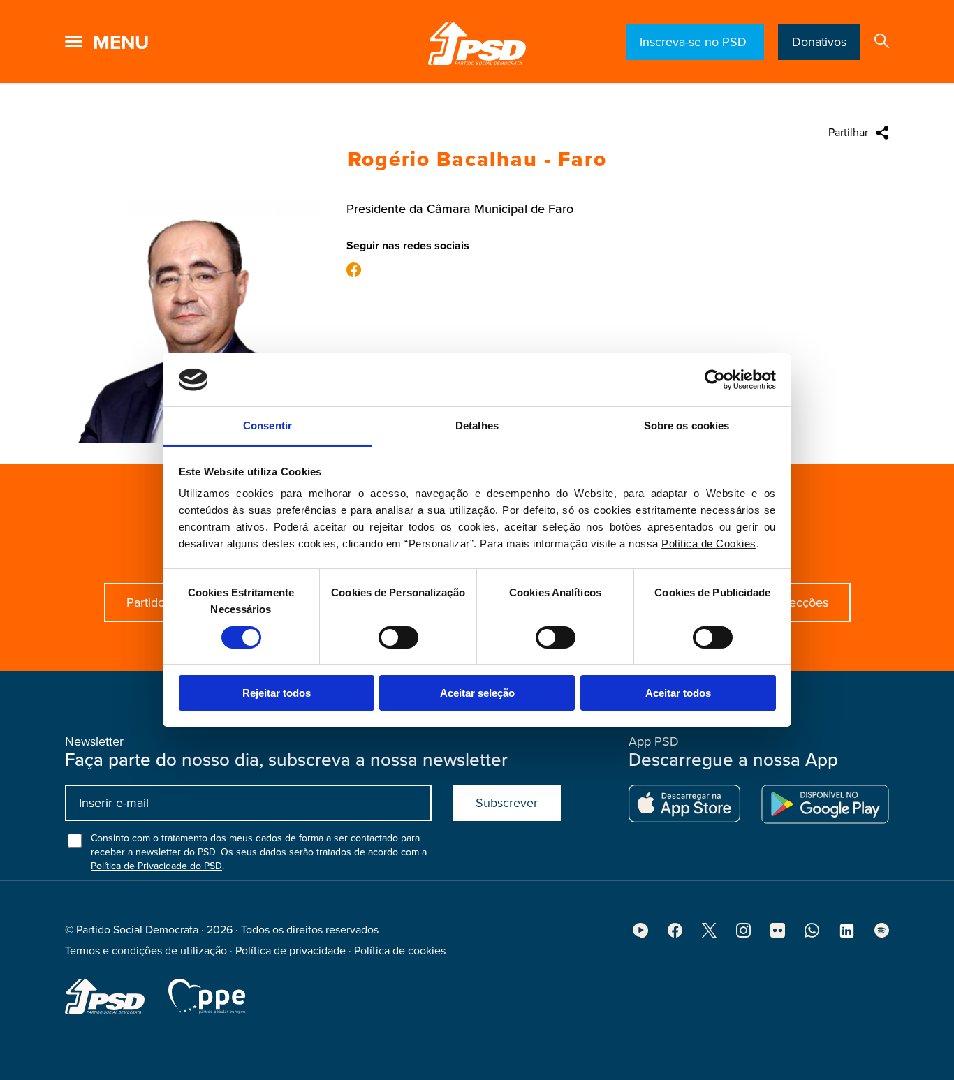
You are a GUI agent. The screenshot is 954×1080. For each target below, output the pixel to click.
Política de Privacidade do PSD (156, 866)
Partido (145, 602)
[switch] (398, 637)
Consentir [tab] (267, 425)
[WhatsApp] (812, 934)
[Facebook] (353, 271)
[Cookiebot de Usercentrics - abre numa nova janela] (715, 379)
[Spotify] (881, 934)
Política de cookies (400, 951)
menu (121, 42)
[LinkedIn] (847, 935)
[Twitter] (709, 934)
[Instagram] (743, 934)
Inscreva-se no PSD (695, 42)
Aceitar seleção (477, 693)
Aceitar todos (678, 693)
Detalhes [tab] (477, 425)
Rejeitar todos (276, 693)
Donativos (819, 42)
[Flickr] (777, 934)
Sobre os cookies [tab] (687, 425)
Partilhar (848, 133)
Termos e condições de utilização (146, 951)
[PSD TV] (640, 935)
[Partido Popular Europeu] (206, 996)
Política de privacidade (290, 951)
